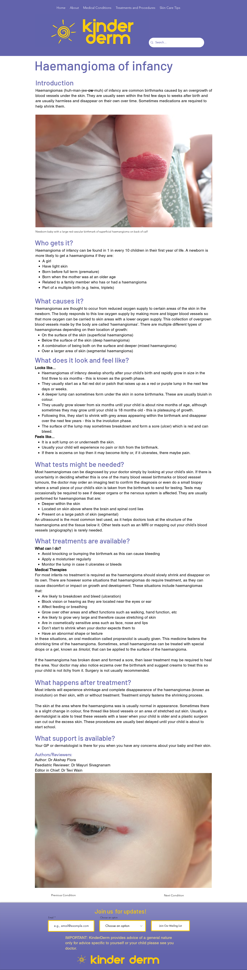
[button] (123, 830)
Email (51, 917)
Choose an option (109, 917)
